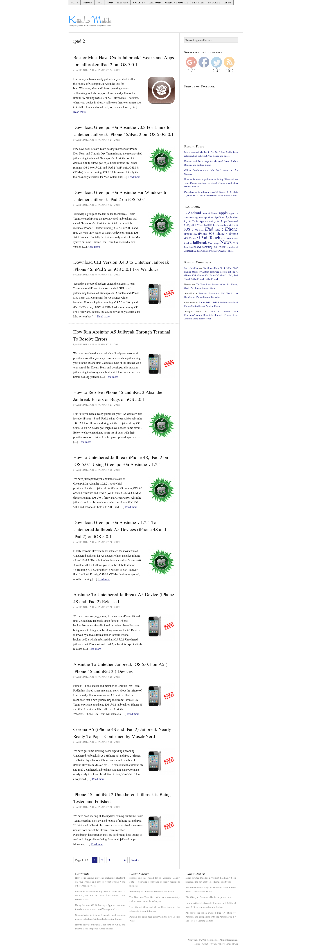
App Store (199, 217)
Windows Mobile (176, 2)
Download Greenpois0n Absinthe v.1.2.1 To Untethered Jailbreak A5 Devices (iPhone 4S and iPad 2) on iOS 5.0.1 (119, 529)
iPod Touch (209, 237)
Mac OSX (123, 2)
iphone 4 (222, 233)
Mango (216, 243)
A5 (185, 213)
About (205, 943)
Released (195, 247)
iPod (110, 2)
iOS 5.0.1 (199, 229)
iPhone (88, 2)
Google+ (189, 225)
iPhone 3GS (206, 233)
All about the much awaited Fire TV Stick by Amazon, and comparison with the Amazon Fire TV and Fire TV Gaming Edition (211, 916)
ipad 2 (219, 229)
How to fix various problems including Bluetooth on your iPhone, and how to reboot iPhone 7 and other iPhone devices (211, 183)
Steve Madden (191, 268)
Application (189, 217)
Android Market (210, 213)
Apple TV (139, 2)
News (227, 2)
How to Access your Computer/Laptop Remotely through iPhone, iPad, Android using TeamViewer (211, 315)
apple (223, 212)
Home (74, 2)
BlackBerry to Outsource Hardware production (152, 891)
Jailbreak (200, 242)
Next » (135, 860)
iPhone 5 (193, 238)
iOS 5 (188, 229)
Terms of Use (232, 943)
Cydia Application (202, 221)
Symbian (198, 2)
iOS (236, 225)
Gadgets (214, 2)
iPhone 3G (190, 233)
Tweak (222, 247)
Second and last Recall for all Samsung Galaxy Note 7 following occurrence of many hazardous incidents (154, 881)
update (197, 250)
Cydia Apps (219, 221)
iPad (99, 2)
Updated (205, 250)
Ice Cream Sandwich (223, 225)
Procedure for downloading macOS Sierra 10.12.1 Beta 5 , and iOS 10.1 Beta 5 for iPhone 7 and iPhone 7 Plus (100, 895)
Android (155, 2)
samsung (207, 247)
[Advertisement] (177, 23)
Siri (215, 247)
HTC (210, 225)
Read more (79, 112)
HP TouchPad (201, 225)
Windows (214, 250)
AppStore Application (226, 217)
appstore (208, 217)
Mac (210, 243)
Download (232, 221)
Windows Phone (226, 250)
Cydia (187, 221)
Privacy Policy (217, 943)
